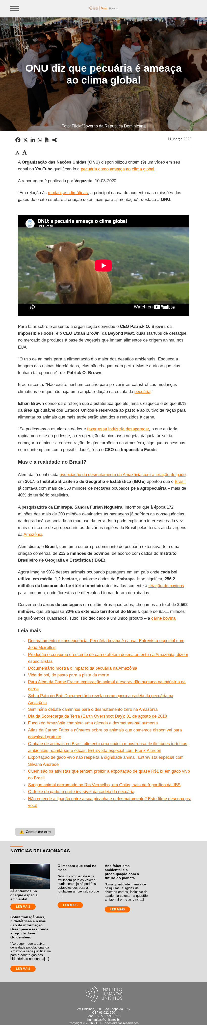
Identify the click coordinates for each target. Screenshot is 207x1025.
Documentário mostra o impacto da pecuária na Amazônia (82, 668)
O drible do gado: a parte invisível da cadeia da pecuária (81, 791)
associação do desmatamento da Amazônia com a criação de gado (123, 474)
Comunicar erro (35, 832)
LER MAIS (23, 906)
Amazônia (32, 534)
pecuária (142, 391)
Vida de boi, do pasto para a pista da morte (68, 675)
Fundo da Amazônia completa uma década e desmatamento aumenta (93, 723)
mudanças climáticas (68, 192)
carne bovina (163, 618)
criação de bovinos (166, 585)
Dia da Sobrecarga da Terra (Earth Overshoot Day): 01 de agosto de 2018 (97, 716)
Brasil (180, 481)
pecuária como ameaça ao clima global (117, 169)
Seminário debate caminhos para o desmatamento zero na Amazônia (93, 709)
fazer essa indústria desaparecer (118, 429)
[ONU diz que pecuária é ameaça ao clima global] (54, 140)
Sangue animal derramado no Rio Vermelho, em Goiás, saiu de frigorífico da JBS (104, 784)
